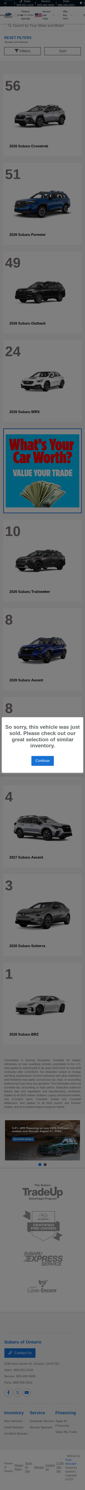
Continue (43, 761)
